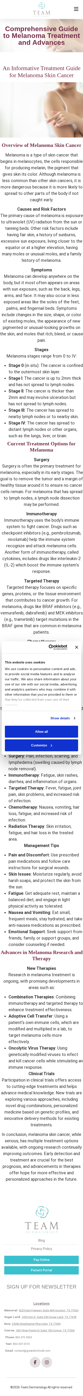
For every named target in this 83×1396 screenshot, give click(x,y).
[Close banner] (76, 647)
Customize (39, 745)
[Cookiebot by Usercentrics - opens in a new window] (50, 647)
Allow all (41, 731)
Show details (60, 718)
